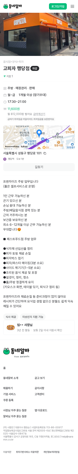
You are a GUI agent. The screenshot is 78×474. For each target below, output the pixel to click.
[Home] (12, 6)
